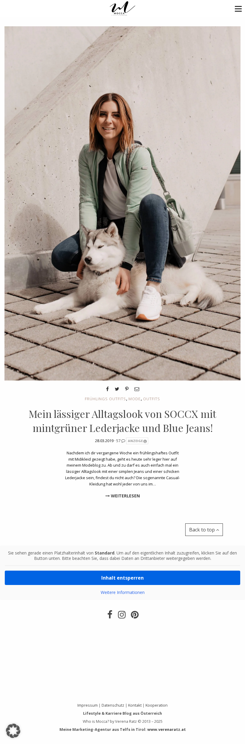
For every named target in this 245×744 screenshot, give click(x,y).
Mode (134, 398)
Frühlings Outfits (105, 398)
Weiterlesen (125, 496)
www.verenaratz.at (166, 729)
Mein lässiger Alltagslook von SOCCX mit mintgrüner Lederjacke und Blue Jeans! (122, 421)
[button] (238, 8)
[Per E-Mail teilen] (136, 388)
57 (118, 440)
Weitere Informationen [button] (123, 592)
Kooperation (157, 705)
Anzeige (135, 441)
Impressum (87, 705)
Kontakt (135, 705)
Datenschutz (113, 705)
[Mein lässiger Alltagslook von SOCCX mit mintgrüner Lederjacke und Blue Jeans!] (122, 203)
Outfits (151, 398)
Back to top (202, 529)
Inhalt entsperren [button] (122, 578)
